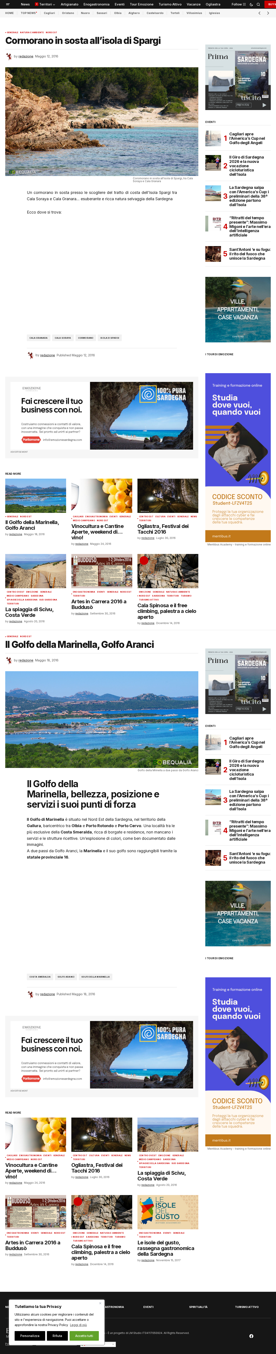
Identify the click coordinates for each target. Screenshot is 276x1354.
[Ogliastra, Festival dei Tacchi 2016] (167, 496)
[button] (7, 4)
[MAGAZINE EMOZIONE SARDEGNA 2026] (238, 77)
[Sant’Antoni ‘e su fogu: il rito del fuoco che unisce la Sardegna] (213, 254)
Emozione (32, 592)
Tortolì (175, 13)
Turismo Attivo (149, 600)
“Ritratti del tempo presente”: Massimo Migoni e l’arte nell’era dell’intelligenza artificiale (250, 226)
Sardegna (37, 596)
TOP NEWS (28, 13)
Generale (12, 32)
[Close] (100, 1303)
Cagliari (49, 13)
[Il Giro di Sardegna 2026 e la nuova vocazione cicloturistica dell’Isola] (213, 163)
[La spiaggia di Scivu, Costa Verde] (35, 571)
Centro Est (146, 517)
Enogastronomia (96, 517)
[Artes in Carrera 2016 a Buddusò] (101, 571)
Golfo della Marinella (95, 977)
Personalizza (29, 1336)
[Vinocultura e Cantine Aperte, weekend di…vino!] (101, 496)
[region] (57, 1322)
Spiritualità (198, 1307)
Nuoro (85, 13)
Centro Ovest (15, 592)
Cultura (160, 517)
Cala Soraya (63, 338)
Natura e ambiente (32, 32)
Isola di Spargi (109, 338)
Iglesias (214, 13)
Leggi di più (78, 1325)
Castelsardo (155, 13)
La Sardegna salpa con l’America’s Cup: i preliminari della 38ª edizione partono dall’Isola (249, 196)
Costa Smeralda (40, 977)
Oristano (68, 13)
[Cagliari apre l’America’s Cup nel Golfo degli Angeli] (213, 138)
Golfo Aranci (66, 977)
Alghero (134, 13)
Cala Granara (38, 338)
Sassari (102, 13)
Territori (145, 520)
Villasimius (194, 13)
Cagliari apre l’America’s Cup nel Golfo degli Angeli (247, 138)
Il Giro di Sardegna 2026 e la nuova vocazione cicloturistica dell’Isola (246, 166)
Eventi (114, 517)
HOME (9, 13)
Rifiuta (57, 1336)
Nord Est (51, 32)
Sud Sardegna (48, 600)
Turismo (186, 596)
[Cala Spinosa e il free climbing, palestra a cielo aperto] (167, 571)
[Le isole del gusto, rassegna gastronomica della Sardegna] (167, 1212)
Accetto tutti (84, 1336)
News (194, 517)
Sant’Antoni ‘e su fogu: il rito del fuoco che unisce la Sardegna (250, 253)
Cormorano (86, 338)
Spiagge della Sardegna (22, 600)
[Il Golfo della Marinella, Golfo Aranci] (35, 496)
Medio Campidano (84, 520)
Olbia (118, 13)
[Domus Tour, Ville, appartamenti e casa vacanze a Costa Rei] (238, 309)
